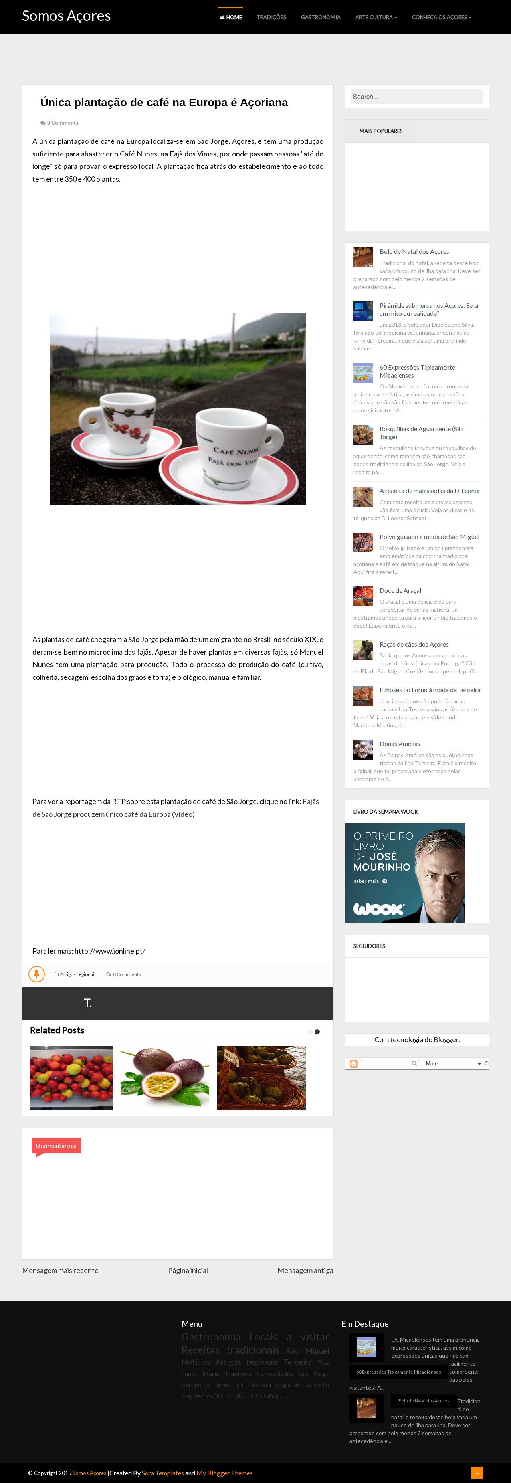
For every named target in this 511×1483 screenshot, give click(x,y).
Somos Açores (66, 15)
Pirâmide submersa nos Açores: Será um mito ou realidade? (429, 309)
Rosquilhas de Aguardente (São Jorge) (422, 432)
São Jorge (313, 1373)
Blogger (446, 1039)
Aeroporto (196, 1385)
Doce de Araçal (400, 590)
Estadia (246, 1396)
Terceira (297, 1361)
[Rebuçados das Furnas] (166, 1078)
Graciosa (259, 1385)
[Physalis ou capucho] (262, 1078)
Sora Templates (163, 1473)
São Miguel (308, 1350)
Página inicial (188, 1270)
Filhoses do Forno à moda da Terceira (430, 689)
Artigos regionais (78, 974)
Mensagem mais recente (60, 1270)
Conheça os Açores (439, 17)
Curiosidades (275, 1373)
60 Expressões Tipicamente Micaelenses (417, 371)
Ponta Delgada (272, 1396)
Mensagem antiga (305, 1270)
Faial (239, 1385)
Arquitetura (197, 1396)
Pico (323, 1362)
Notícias (196, 1361)
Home (234, 17)
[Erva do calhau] (69, 1078)
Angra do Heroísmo (302, 1385)
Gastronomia (321, 17)
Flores (222, 1385)
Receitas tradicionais (231, 1350)
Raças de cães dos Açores (414, 644)
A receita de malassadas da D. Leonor (430, 490)
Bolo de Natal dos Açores (414, 251)
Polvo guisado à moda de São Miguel (429, 536)
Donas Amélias (400, 743)
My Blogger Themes (224, 1473)
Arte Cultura (374, 17)
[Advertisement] (178, 241)
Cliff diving (225, 1396)
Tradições (271, 17)
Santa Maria (200, 1373)
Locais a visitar (289, 1336)
